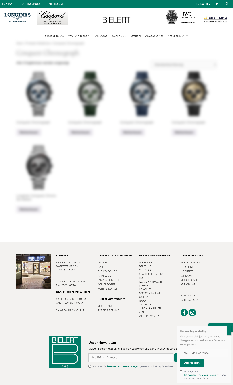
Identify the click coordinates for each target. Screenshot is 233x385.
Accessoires (154, 36)
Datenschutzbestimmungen (123, 366)
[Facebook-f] (184, 312)
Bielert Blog (54, 36)
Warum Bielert (79, 36)
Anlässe (101, 36)
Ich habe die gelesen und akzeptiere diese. (133, 366)
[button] (227, 4)
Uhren (136, 36)
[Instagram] (192, 312)
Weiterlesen (28, 132)
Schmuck (119, 36)
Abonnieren (192, 362)
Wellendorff (178, 36)
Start (19, 43)
